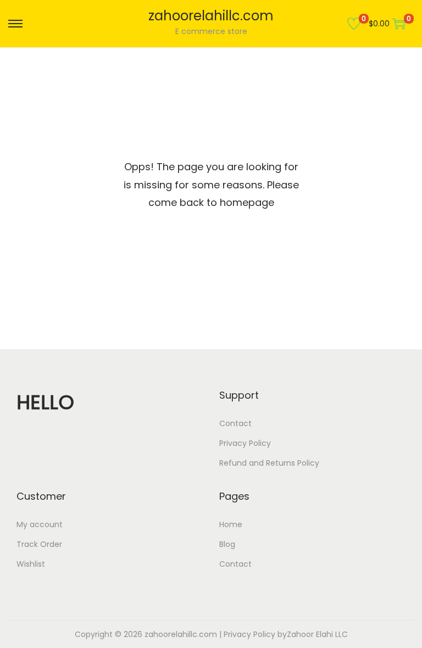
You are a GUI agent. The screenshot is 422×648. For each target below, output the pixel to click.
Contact (235, 423)
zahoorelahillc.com (211, 16)
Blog (227, 544)
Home (230, 524)
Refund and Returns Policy (269, 462)
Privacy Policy (245, 443)
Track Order (39, 544)
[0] (353, 23)
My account (39, 524)
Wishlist (30, 563)
